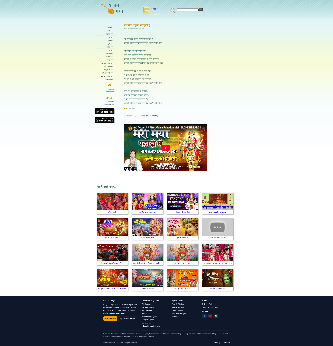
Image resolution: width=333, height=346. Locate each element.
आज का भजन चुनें (109, 104)
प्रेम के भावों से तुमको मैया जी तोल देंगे (112, 263)
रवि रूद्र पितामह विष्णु (183, 212)
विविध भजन (109, 57)
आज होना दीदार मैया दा (217, 238)
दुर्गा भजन (110, 44)
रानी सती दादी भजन (107, 73)
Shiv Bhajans (147, 314)
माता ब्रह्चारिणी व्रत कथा (217, 212)
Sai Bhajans (146, 323)
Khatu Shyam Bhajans (151, 326)
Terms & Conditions (210, 307)
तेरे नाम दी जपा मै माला (182, 263)
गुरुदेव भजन (109, 53)
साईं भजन (110, 37)
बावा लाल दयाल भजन (107, 76)
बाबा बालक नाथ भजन (107, 63)
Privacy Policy (208, 304)
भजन (156, 11)
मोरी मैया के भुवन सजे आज (147, 212)
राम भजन (110, 50)
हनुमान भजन (109, 34)
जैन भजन (110, 40)
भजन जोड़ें (111, 102)
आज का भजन (110, 89)
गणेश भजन (110, 47)
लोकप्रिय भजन (110, 92)
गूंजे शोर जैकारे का (182, 238)
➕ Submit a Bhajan (127, 319)
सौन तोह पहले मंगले (147, 238)
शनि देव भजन (109, 79)
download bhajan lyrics (133, 116)
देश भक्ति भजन (108, 66)
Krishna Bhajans (148, 307)
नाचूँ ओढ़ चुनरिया (112, 212)
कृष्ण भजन (110, 27)
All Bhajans (146, 304)
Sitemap (217, 343)
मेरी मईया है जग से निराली (182, 289)
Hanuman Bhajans (149, 317)
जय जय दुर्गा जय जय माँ (217, 289)
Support (227, 343)
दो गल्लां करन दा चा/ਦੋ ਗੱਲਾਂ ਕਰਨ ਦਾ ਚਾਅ (218, 263)
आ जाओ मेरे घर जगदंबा (112, 238)
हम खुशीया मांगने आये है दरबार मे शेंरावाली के (112, 289)
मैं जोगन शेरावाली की (147, 289)
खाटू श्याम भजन (108, 70)
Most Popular (177, 310)
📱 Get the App (110, 318)
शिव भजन (110, 31)
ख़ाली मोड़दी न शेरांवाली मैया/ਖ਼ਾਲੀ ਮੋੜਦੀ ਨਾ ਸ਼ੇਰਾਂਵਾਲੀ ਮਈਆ (153, 263)
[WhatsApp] (216, 316)
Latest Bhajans (178, 307)
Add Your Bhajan (179, 314)
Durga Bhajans (148, 320)
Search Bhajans (178, 304)
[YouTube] (210, 316)
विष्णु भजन (110, 60)
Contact (175, 317)
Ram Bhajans (147, 310)
